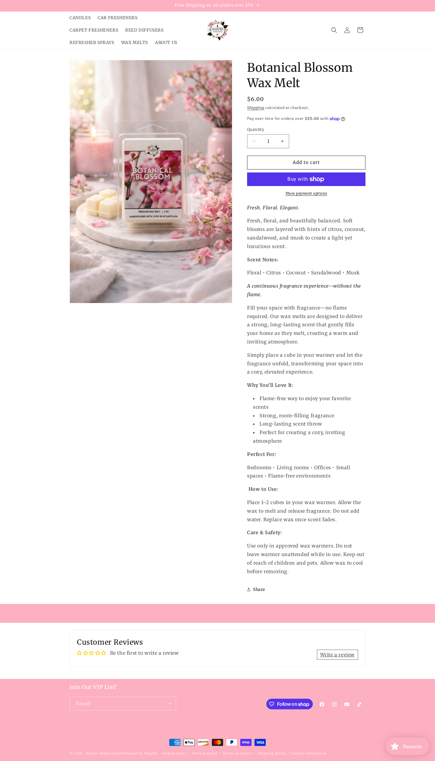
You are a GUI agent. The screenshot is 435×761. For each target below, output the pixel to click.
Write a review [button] (337, 655)
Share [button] (259, 589)
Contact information (309, 753)
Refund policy (174, 753)
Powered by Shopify (139, 753)
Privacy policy (205, 753)
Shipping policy (271, 753)
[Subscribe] (169, 704)
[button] (334, 30)
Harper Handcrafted (104, 753)
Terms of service (237, 753)
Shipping (255, 107)
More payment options (306, 193)
